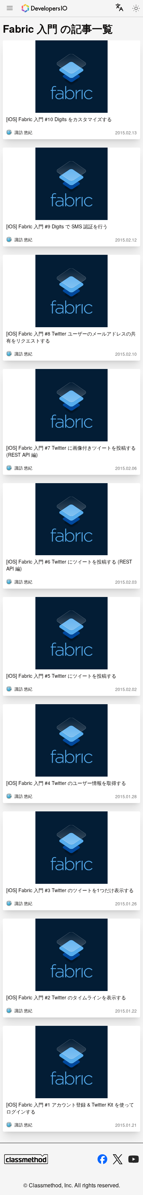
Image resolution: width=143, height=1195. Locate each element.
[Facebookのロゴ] (102, 1159)
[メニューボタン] (10, 8)
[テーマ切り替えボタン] (136, 8)
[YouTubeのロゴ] (133, 1159)
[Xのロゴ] (118, 1159)
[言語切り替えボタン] (119, 7)
